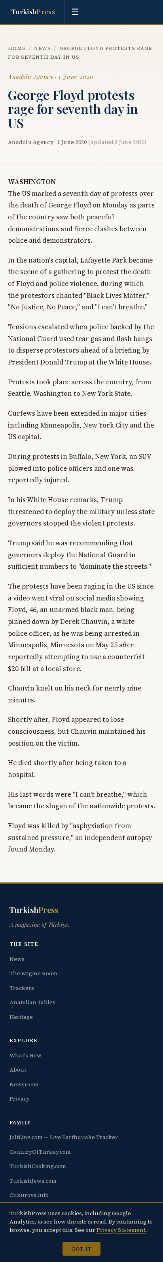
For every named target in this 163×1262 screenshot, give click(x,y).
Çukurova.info (29, 1195)
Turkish (33, 11)
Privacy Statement (121, 1230)
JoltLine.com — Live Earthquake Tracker (63, 1137)
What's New (25, 1055)
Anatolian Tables (32, 1002)
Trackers (21, 988)
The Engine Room (33, 973)
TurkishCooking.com (37, 1166)
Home (17, 48)
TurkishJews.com (33, 1181)
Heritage (21, 1017)
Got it (81, 1248)
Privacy (19, 1099)
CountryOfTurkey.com (40, 1152)
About (17, 1070)
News (42, 48)
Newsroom (24, 1084)
